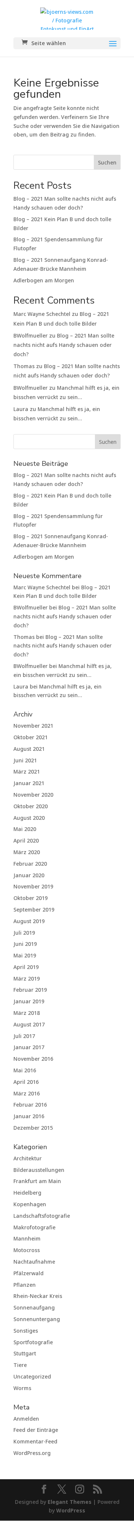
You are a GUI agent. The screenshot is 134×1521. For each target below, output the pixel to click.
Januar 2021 (28, 783)
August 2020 (29, 817)
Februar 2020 (30, 863)
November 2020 (33, 794)
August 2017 (29, 1024)
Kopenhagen (29, 1204)
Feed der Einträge (35, 1429)
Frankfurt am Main (37, 1181)
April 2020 (26, 840)
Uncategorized (32, 1376)
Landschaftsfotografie (41, 1215)
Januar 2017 (28, 1047)
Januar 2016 (28, 1116)
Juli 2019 (24, 932)
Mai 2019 (24, 955)
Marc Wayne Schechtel (41, 313)
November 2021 (33, 725)
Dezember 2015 (33, 1127)
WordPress (70, 1510)
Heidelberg (27, 1192)
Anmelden (26, 1418)
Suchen (107, 162)
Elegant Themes (70, 1501)
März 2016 (26, 1093)
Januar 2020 (28, 875)
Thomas (24, 366)
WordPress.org (32, 1452)
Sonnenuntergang (36, 1319)
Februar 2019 (30, 989)
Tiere (20, 1364)
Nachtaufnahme (34, 1261)
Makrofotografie (34, 1227)
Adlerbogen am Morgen (43, 280)
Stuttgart (24, 1353)
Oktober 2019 (30, 897)
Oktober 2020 (30, 806)
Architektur (27, 1158)
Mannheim (27, 1238)
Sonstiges (25, 1330)
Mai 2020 (24, 828)
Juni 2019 (25, 943)
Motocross (26, 1250)
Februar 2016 (30, 1104)
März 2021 (26, 771)
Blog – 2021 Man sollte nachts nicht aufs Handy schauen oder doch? (63, 345)
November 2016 (33, 1058)
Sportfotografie (33, 1342)
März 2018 (26, 1012)
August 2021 (29, 748)
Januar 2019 (28, 1001)
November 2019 (33, 886)
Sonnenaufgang (34, 1307)
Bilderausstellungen (38, 1169)
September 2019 (33, 909)
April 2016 (26, 1081)
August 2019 (29, 921)
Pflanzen (24, 1284)
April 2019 (26, 966)
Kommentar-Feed (35, 1441)
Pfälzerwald (28, 1273)
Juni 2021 (25, 760)
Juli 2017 (24, 1035)
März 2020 (26, 852)
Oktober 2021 (30, 737)
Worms (22, 1388)
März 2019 (26, 978)
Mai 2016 (24, 1070)
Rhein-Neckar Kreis (37, 1295)
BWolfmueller (30, 335)
